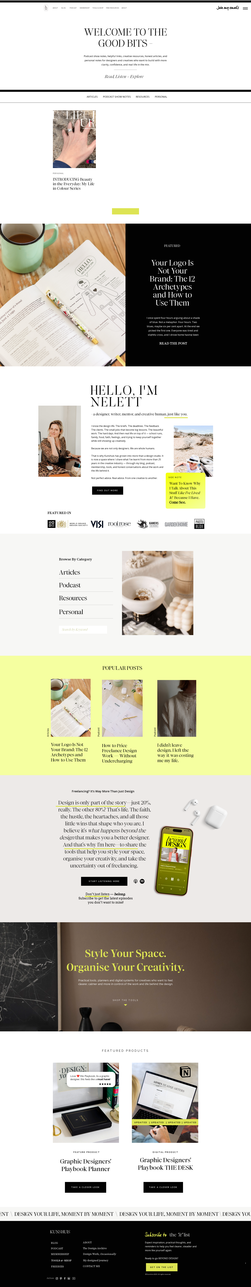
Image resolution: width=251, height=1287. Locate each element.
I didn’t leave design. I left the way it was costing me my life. (175, 753)
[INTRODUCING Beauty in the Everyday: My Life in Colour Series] (74, 139)
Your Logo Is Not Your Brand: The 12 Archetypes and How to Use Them (172, 282)
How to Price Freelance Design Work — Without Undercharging (119, 753)
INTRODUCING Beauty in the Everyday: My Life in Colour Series (73, 184)
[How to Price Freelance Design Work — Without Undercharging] (122, 708)
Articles (48, 732)
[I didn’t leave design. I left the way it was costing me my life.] (176, 708)
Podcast (98, 732)
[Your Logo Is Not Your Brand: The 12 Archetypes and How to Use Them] (63, 295)
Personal (58, 173)
